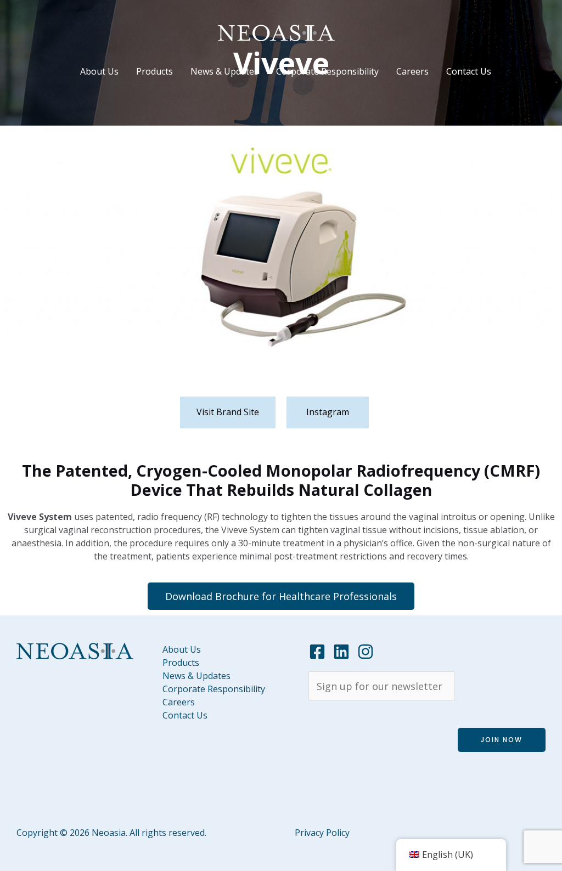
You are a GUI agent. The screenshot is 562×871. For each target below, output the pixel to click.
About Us (99, 71)
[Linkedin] (341, 651)
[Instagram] (365, 651)
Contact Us (468, 71)
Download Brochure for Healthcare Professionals (281, 596)
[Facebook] (317, 651)
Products (154, 71)
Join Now (501, 739)
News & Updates (224, 71)
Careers (412, 71)
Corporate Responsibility (327, 71)
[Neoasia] (276, 31)
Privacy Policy (322, 833)
